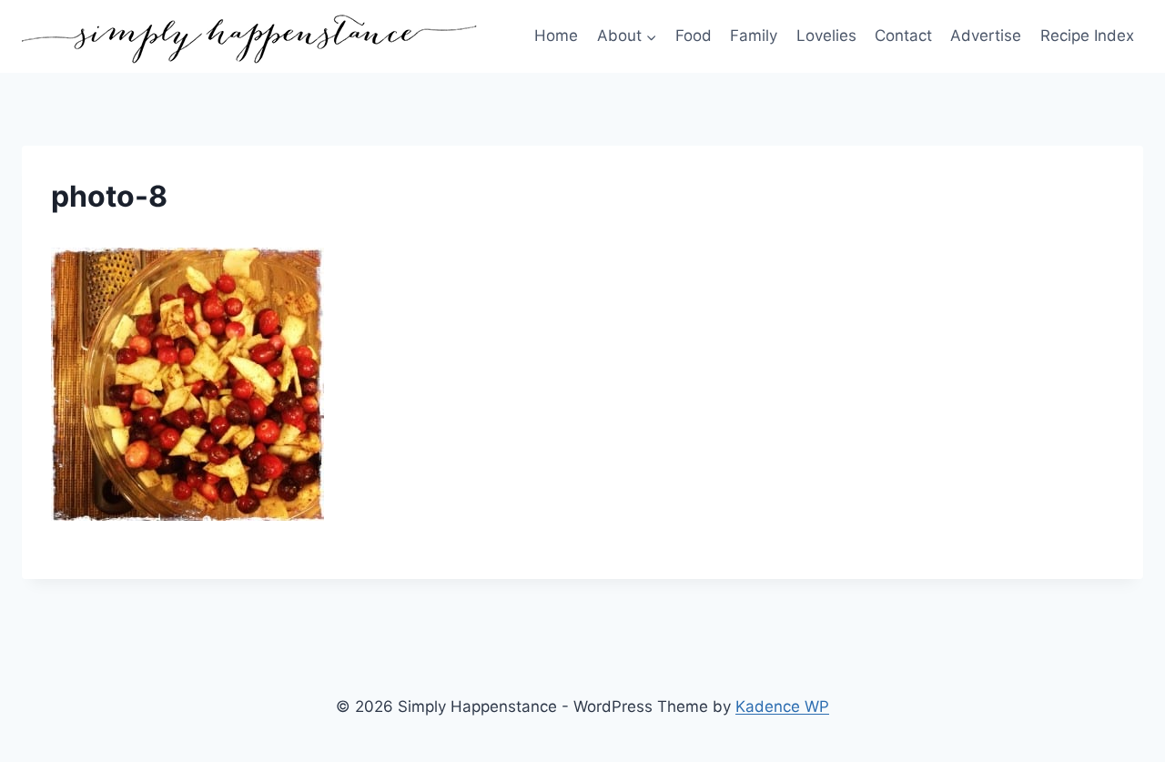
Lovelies (826, 35)
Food (693, 35)
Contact (903, 35)
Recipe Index (1087, 35)
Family (753, 35)
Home (556, 35)
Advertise (985, 35)
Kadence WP (782, 706)
